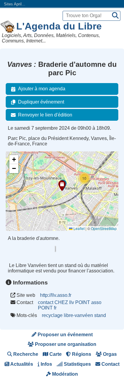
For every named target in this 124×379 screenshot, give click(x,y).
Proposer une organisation (65, 344)
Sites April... (14, 4)
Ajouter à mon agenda (41, 88)
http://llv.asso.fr (55, 295)
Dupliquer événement (41, 101)
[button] (62, 186)
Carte (55, 354)
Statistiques (77, 364)
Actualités (21, 364)
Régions (81, 354)
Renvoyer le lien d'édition (45, 114)
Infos (45, 364)
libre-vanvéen (78, 315)
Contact (109, 364)
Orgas (109, 354)
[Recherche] (115, 15)
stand (100, 315)
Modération (64, 374)
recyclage (52, 315)
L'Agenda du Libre (59, 26)
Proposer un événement (64, 334)
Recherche (25, 354)
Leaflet (79, 228)
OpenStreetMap (104, 228)
